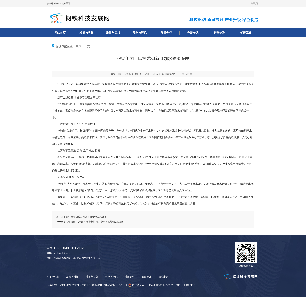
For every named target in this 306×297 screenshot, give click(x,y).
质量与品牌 (113, 32)
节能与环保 (140, 32)
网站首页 (60, 32)
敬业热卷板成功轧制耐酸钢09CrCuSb (86, 216)
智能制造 (219, 32)
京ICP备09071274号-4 (115, 285)
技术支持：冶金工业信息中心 (179, 285)
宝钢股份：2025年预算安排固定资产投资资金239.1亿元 (96, 221)
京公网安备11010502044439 (147, 285)
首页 (78, 46)
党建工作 (246, 32)
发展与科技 (87, 32)
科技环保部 (53, 276)
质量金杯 (166, 32)
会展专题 (193, 32)
